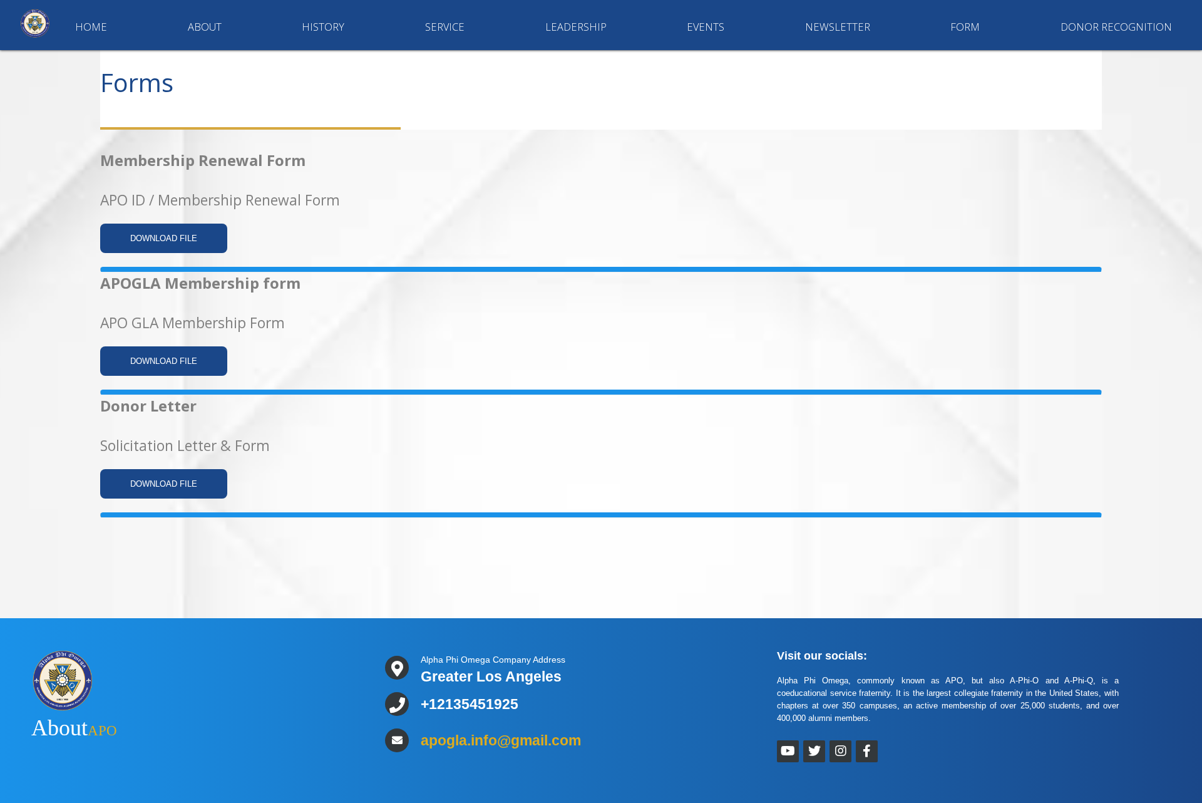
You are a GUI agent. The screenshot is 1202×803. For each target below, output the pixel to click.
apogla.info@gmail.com (501, 740)
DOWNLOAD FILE (163, 238)
